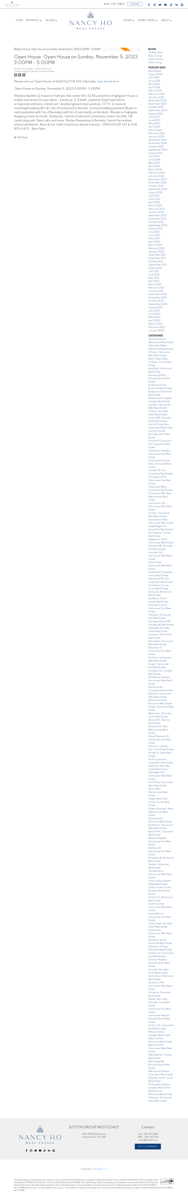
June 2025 (154, 120)
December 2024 (157, 140)
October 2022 (156, 222)
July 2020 (154, 311)
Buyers (128, 20)
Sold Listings (155, 62)
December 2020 (157, 294)
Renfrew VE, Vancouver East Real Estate (159, 851)
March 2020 (155, 324)
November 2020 (157, 298)
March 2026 (155, 91)
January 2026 (156, 97)
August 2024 (155, 153)
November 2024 (157, 143)
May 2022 (154, 238)
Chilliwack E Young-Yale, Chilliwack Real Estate (159, 463)
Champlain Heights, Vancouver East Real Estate (159, 454)
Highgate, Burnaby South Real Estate (38, 71)
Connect (134, 4)
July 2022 (153, 232)
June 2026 (154, 81)
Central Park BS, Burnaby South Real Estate (159, 434)
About (165, 20)
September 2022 (157, 225)
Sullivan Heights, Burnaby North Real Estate (159, 963)
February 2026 (156, 94)
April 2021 (153, 281)
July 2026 (153, 77)
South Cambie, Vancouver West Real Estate (160, 907)
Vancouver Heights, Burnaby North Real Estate (159, 1018)
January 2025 (156, 137)
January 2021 (155, 291)
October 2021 (155, 261)
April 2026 (154, 87)
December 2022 (157, 215)
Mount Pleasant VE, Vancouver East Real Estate (159, 739)
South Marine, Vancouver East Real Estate (159, 917)
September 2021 (157, 265)
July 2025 (153, 117)
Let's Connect (148, 1146)
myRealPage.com (99, 1169)
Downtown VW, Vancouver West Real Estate (160, 506)
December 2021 (157, 255)
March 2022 (155, 245)
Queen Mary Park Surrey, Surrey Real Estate (158, 802)
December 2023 (157, 179)
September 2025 (157, 110)
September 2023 (157, 189)
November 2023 (157, 183)
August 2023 (155, 192)
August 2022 (155, 228)
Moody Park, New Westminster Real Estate (158, 729)
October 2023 (156, 186)
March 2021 (154, 284)
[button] (149, 5)
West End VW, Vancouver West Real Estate (160, 1048)
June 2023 (154, 199)
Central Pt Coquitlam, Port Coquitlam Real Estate (160, 444)
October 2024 (156, 146)
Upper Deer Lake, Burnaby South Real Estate (159, 1002)
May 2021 (153, 278)
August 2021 (155, 268)
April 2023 (154, 202)
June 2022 (154, 235)
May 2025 (154, 123)
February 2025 (156, 133)
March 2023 (155, 206)
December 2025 (157, 100)
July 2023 (153, 196)
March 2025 (155, 130)
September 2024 (157, 150)
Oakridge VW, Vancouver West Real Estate (160, 775)
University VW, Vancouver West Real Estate (160, 986)
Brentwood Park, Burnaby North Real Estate (159, 378)
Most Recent (155, 71)
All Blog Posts (155, 52)
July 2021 (153, 271)
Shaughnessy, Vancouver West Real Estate (160, 874)
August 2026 (155, 74)
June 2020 (154, 314)
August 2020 (155, 307)
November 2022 (157, 219)
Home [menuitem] (19, 20)
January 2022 (156, 252)
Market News (146, 20)
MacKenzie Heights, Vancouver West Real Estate (160, 680)
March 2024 (155, 169)
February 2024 (156, 173)
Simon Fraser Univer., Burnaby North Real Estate (160, 890)
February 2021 (156, 288)
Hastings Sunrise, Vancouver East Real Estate (159, 608)
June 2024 (154, 160)
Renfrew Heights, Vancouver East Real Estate (159, 841)
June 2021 (153, 275)
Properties (32, 20)
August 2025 (155, 114)
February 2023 (156, 209)
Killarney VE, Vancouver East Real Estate (159, 651)
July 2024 (153, 156)
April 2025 (154, 127)
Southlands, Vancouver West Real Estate (160, 933)
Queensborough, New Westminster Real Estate (160, 812)
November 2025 (157, 104)
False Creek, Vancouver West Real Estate (160, 565)
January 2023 (156, 212)
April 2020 (154, 320)
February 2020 (156, 327)
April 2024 (154, 166)
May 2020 (154, 317)
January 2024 (156, 176)
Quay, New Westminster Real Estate (158, 792)
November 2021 (157, 258)
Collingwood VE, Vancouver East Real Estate (159, 480)
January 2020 (156, 330)
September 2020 (158, 304)
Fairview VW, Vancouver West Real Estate (160, 555)
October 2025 (156, 107)
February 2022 (156, 248)
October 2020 (156, 301)
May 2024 (154, 163)
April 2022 (154, 242)
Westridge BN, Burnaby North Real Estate (159, 1064)
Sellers (50, 20)
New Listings (155, 56)
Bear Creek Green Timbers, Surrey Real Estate (159, 362)
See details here (108, 81)
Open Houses (155, 59)
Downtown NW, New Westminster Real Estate (159, 496)
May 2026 (154, 84)
